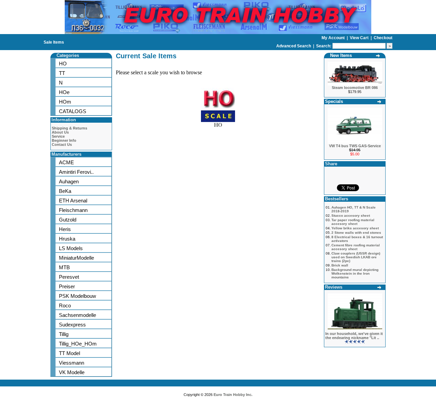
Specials (334, 101)
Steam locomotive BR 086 (355, 88)
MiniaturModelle (76, 258)
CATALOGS (72, 111)
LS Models (71, 248)
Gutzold (67, 220)
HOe (64, 92)
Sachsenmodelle (77, 315)
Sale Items (54, 42)
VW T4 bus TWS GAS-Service (355, 146)
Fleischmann (73, 210)
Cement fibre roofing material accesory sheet (355, 247)
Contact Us (62, 144)
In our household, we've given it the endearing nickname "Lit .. (354, 336)
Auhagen (69, 181)
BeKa (65, 191)
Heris (65, 229)
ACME (66, 162)
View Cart (360, 37)
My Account (334, 37)
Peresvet (69, 277)
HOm (65, 102)
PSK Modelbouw (77, 296)
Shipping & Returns (69, 128)
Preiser (67, 286)
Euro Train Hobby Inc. (233, 395)
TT (62, 73)
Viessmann (71, 363)
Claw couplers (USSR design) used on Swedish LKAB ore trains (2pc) (355, 257)
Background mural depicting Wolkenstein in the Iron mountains (354, 273)
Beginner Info (64, 140)
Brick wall (339, 265)
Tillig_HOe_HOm (78, 344)
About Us (60, 132)
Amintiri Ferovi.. (76, 172)
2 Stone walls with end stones (356, 232)
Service (58, 136)
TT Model (69, 353)
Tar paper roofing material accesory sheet (352, 222)
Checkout (383, 37)
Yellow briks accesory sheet (355, 228)
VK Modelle (71, 372)
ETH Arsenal (73, 200)
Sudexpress (72, 324)
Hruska (67, 239)
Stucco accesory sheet (350, 215)
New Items (341, 55)
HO (63, 63)
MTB (64, 267)
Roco (65, 305)
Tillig (63, 334)
